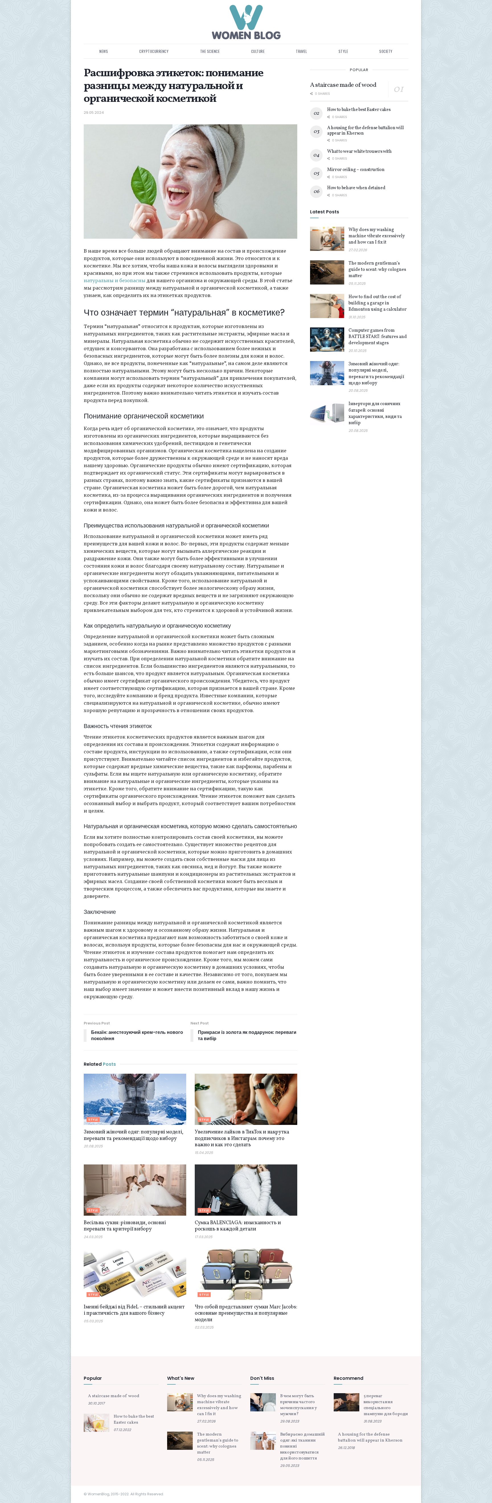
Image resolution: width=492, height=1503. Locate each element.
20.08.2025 (93, 1146)
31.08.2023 (372, 1421)
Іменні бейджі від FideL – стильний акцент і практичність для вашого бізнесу (134, 1310)
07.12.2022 (122, 1429)
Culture (258, 51)
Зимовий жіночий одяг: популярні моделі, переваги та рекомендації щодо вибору (133, 1135)
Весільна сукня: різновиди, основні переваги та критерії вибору (125, 1226)
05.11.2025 (357, 283)
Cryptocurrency (154, 51)
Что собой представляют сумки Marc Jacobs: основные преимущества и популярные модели (246, 1313)
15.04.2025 (204, 1152)
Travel (301, 51)
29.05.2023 (289, 1465)
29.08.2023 (289, 1421)
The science (210, 51)
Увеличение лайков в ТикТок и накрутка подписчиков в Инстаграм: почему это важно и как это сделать (242, 1139)
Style (343, 51)
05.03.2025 (93, 1321)
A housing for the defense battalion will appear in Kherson (365, 130)
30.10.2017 (96, 1403)
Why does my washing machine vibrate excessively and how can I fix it (376, 236)
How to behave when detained (356, 188)
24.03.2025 (93, 1236)
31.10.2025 (356, 317)
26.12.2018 (346, 1447)
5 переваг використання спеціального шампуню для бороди (386, 1405)
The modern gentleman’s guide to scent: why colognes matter (377, 269)
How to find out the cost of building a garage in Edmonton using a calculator (377, 303)
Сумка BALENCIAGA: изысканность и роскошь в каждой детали (238, 1226)
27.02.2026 (357, 250)
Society (386, 51)
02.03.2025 (204, 1327)
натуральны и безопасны (114, 280)
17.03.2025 (203, 1236)
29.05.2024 (94, 112)
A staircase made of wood (343, 85)
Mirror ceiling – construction (356, 170)
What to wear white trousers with (359, 152)
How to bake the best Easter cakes (358, 110)
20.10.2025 (357, 350)
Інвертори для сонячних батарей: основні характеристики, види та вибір (375, 413)
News (103, 51)
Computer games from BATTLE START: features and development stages (377, 337)
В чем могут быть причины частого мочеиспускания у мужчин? (298, 1405)
